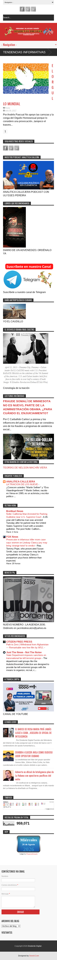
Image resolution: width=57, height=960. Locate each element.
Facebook (22, 9)
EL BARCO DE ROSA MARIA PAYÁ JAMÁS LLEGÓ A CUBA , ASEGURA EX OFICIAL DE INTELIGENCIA (33, 732)
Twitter (33, 9)
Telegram (27, 9)
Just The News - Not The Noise (24, 652)
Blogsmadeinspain (32, 854)
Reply (7, 108)
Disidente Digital (35, 946)
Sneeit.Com (34, 956)
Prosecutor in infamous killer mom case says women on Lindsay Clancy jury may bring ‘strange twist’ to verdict (26, 542)
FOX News (12, 537)
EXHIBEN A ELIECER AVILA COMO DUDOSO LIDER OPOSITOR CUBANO (34, 754)
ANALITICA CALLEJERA (20, 481)
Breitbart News (14, 511)
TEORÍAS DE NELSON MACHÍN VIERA (25, 467)
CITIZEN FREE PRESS (19, 641)
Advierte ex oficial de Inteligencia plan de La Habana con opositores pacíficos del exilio (34, 775)
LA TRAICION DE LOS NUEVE (22, 484)
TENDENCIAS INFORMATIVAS (24, 52)
